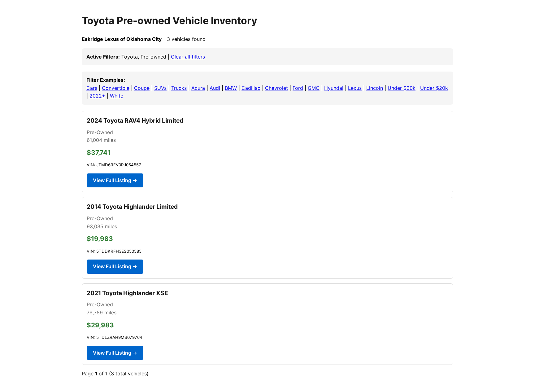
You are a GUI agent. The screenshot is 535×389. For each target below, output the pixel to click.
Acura (198, 88)
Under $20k (434, 88)
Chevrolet (276, 88)
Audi (215, 88)
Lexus (355, 88)
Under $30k (401, 88)
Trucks (179, 88)
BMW (231, 88)
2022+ (97, 96)
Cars (91, 88)
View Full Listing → (115, 180)
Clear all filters (188, 57)
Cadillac (250, 88)
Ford (298, 88)
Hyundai (333, 88)
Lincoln (374, 88)
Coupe (142, 88)
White (116, 96)
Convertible (115, 88)
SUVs (160, 88)
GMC (314, 88)
